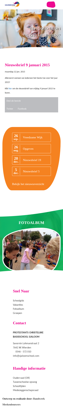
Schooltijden (19, 386)
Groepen (17, 313)
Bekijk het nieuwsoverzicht (28, 184)
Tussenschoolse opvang (25, 382)
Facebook (22, 109)
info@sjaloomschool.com (26, 356)
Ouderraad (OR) (21, 378)
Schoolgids (18, 300)
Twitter (9, 109)
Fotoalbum (18, 309)
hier (10, 88)
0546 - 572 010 (23, 352)
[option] (31, 39)
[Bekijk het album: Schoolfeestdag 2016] (31, 249)
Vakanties (18, 305)
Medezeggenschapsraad (25, 390)
